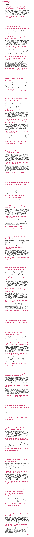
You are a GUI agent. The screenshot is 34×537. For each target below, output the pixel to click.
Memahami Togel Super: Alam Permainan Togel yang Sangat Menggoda (14, 493)
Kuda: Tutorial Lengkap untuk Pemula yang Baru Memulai (16, 482)
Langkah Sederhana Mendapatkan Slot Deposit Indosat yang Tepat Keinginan (17, 343)
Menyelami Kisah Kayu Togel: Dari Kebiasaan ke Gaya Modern (15, 142)
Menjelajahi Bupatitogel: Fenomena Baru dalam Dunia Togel (16, 151)
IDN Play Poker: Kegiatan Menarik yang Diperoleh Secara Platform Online (17, 7)
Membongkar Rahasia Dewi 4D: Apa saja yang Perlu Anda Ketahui (16, 354)
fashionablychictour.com (9, 2)
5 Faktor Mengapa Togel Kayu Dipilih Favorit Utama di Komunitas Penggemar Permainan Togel (17, 121)
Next (28, 534)
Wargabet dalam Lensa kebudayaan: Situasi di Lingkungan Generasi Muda (16, 439)
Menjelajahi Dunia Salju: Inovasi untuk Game (16, 311)
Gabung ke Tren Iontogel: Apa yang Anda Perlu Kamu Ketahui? (16, 471)
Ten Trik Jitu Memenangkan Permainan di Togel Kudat (17, 300)
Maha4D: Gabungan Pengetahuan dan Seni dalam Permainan (16, 99)
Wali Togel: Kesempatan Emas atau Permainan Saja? (15, 237)
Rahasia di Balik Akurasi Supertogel (16, 90)
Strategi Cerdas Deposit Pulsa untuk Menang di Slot (16, 418)
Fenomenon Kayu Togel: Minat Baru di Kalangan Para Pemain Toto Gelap (16, 69)
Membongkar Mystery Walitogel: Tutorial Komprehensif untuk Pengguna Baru (17, 407)
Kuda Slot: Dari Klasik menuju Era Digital (15, 278)
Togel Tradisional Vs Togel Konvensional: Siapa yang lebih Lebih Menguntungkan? (16, 289)
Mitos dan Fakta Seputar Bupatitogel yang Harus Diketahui (16, 449)
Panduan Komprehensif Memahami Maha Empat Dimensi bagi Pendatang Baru (16, 322)
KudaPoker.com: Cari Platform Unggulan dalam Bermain (14, 333)
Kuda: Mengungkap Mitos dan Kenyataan (14, 247)
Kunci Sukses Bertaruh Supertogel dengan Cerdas (15, 364)
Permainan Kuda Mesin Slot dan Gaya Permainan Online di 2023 (16, 196)
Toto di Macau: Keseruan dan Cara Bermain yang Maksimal (15, 504)
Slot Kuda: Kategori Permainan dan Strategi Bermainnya (15, 17)
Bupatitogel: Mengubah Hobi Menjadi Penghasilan (16, 514)
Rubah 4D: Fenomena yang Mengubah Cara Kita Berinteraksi (17, 162)
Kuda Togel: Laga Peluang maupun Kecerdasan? (15, 79)
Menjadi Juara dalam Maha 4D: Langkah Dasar (14, 109)
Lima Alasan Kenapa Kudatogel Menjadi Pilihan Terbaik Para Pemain (17, 374)
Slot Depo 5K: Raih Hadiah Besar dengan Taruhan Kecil (15, 173)
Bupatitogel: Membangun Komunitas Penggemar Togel (16, 460)
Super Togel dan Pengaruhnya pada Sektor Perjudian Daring (16, 47)
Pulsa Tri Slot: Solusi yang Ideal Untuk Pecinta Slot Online (16, 37)
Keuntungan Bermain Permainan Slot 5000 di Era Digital (16, 524)
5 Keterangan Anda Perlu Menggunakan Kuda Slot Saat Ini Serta (17, 27)
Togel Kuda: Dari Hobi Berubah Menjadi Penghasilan (17, 258)
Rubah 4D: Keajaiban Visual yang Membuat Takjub (15, 206)
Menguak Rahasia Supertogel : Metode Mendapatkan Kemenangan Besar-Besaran (17, 184)
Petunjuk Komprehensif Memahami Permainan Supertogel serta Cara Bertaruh (15, 58)
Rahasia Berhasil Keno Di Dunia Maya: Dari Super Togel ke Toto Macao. (16, 396)
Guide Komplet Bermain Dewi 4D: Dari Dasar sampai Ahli (16, 132)
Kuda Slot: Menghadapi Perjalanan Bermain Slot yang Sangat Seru (15, 268)
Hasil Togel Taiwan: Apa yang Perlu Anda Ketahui (15, 216)
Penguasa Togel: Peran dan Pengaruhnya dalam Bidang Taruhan (16, 227)
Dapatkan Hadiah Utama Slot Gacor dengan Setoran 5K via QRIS (16, 428)
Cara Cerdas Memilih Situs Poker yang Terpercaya (17, 385)
